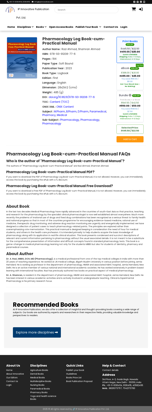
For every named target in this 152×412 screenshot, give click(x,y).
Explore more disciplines (35, 332)
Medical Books (37, 377)
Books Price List (74, 377)
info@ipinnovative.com (43, 2)
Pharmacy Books (39, 392)
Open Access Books (61, 27)
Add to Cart (130, 139)
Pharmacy (49, 115)
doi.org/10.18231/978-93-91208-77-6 (72, 97)
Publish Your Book (87, 27)
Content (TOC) (59, 102)
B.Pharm (71, 111)
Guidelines (71, 373)
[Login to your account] (141, 9)
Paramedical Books (40, 388)
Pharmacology (69, 120)
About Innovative (15, 373)
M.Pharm (59, 111)
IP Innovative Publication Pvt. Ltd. (92, 409)
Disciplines (24, 27)
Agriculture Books (39, 370)
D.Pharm (83, 111)
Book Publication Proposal (79, 381)
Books (40, 27)
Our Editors (12, 377)
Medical (62, 115)
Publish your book (75, 370)
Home (11, 27)
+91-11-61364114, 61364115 (19, 2)
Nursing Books (37, 384)
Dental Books (37, 373)
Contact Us (111, 27)
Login (123, 27)
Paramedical (98, 111)
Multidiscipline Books (40, 381)
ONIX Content (65, 107)
